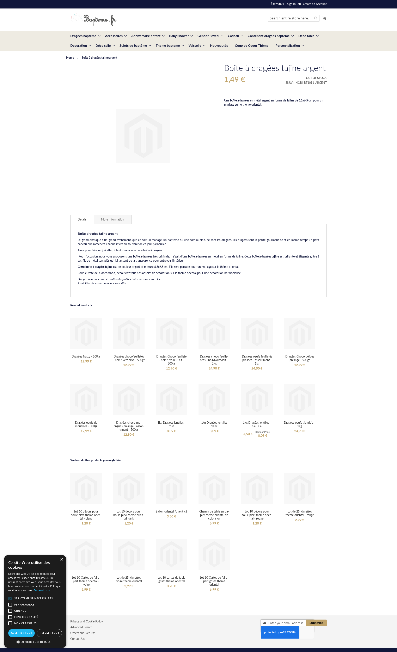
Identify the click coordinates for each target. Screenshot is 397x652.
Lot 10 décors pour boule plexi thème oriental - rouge (257, 515)
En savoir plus (42, 590)
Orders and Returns (82, 633)
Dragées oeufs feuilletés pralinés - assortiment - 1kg (257, 360)
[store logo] (93, 19)
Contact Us (77, 639)
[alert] (35, 601)
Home (70, 57)
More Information (112, 219)
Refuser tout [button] (49, 633)
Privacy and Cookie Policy (86, 621)
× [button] (61, 559)
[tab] (82, 219)
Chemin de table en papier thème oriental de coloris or (214, 515)
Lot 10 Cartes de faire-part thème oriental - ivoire (86, 581)
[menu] (198, 41)
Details (82, 219)
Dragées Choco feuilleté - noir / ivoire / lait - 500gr (171, 360)
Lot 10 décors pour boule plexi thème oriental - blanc (86, 515)
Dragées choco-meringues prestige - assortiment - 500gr (129, 426)
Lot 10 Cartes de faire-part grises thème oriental (214, 581)
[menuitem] (84, 36)
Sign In (291, 4)
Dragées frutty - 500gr (86, 356)
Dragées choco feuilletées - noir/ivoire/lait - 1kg (214, 360)
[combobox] (293, 18)
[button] (35, 642)
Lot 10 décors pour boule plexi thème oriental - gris (128, 515)
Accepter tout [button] (21, 633)
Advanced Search (81, 627)
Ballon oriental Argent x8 (171, 511)
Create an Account (315, 4)
